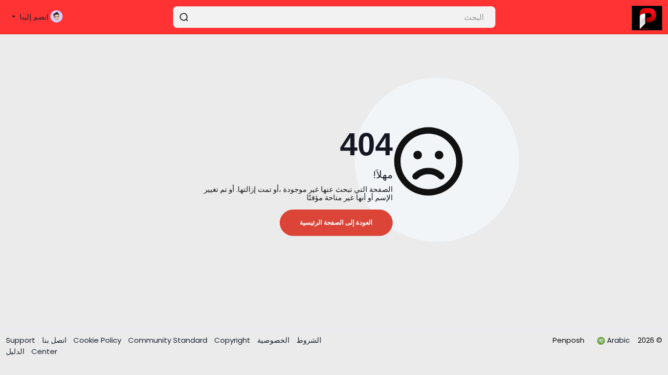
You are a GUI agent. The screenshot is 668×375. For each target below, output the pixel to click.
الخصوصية (272, 340)
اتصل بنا (53, 340)
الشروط (307, 340)
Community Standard (168, 340)
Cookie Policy (98, 340)
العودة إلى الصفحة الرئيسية (336, 222)
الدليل (15, 351)
